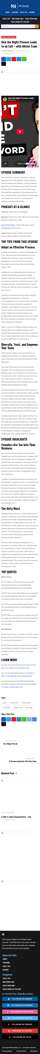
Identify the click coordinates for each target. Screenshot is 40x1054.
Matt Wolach (8, 51)
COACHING (15, 12)
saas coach (14, 703)
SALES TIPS (23, 12)
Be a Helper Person (10, 743)
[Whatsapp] (24, 59)
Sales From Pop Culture (20, 22)
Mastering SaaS (17, 18)
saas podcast (26, 703)
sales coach (18, 707)
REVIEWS (32, 12)
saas (4, 703)
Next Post (30, 758)
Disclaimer (34, 1051)
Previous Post (11, 741)
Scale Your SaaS (31, 18)
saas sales (6, 707)
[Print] (29, 59)
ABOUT (8, 12)
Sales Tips (6, 18)
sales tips (29, 707)
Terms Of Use (21, 1051)
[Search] (37, 26)
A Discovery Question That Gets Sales (22, 761)
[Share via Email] (34, 59)
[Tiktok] (3, 64)
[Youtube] (14, 59)
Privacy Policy (7, 1051)
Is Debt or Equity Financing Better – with (16, 817)
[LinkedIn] (19, 59)
